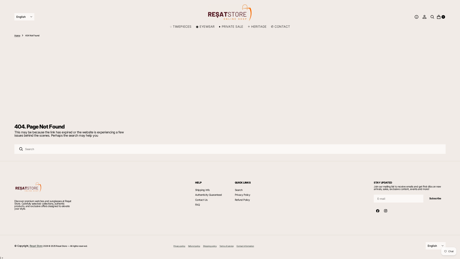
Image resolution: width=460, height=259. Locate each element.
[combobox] (230, 149)
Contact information (245, 246)
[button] (416, 17)
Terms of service (226, 246)
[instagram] (386, 211)
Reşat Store (36, 245)
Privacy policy (179, 246)
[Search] (21, 149)
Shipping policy (210, 246)
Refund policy (194, 246)
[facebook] (378, 211)
